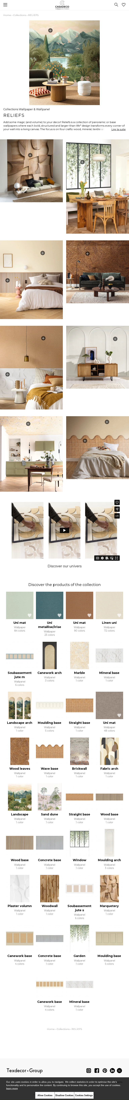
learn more (12, 1088)
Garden (79, 956)
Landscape (19, 814)
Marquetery (109, 906)
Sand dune (49, 814)
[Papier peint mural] (119, 1071)
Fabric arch (109, 769)
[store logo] (65, 5)
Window (79, 860)
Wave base (49, 769)
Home (7, 15)
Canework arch (49, 673)
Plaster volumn (20, 906)
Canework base (19, 956)
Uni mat (19, 623)
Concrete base (49, 860)
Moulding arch (109, 860)
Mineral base (109, 673)
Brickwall (79, 769)
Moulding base (49, 723)
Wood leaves (19, 769)
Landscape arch (19, 723)
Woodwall (50, 906)
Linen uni (109, 623)
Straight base (79, 723)
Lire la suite (118, 129)
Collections (19, 15)
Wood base (109, 814)
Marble (79, 673)
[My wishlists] (124, 5)
